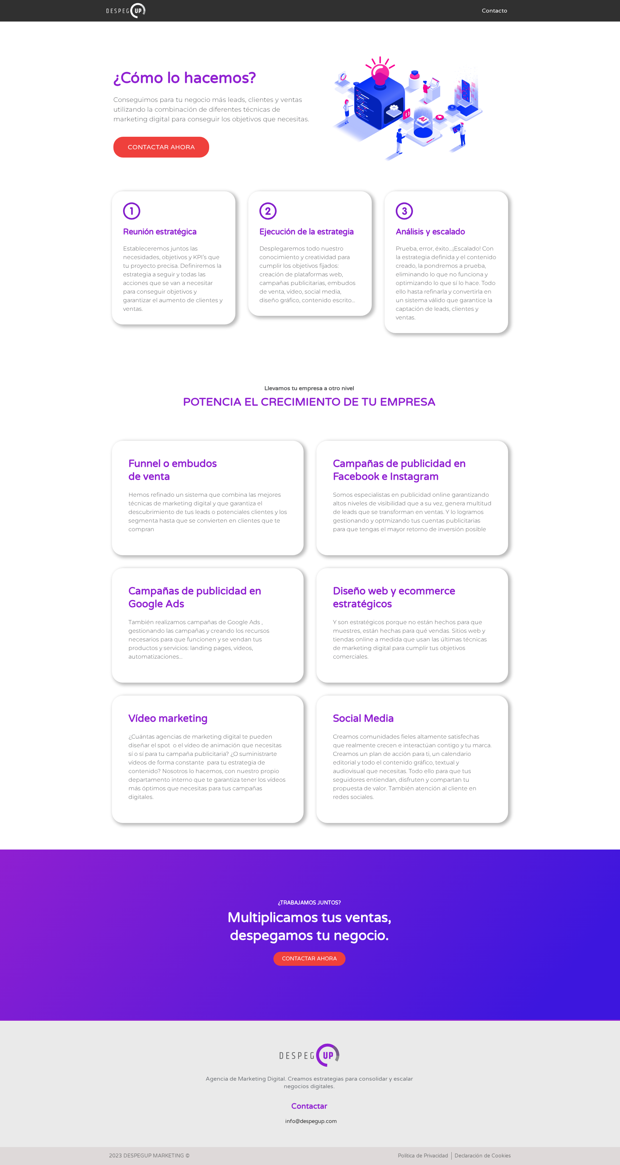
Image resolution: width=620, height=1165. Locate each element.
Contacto (494, 10)
